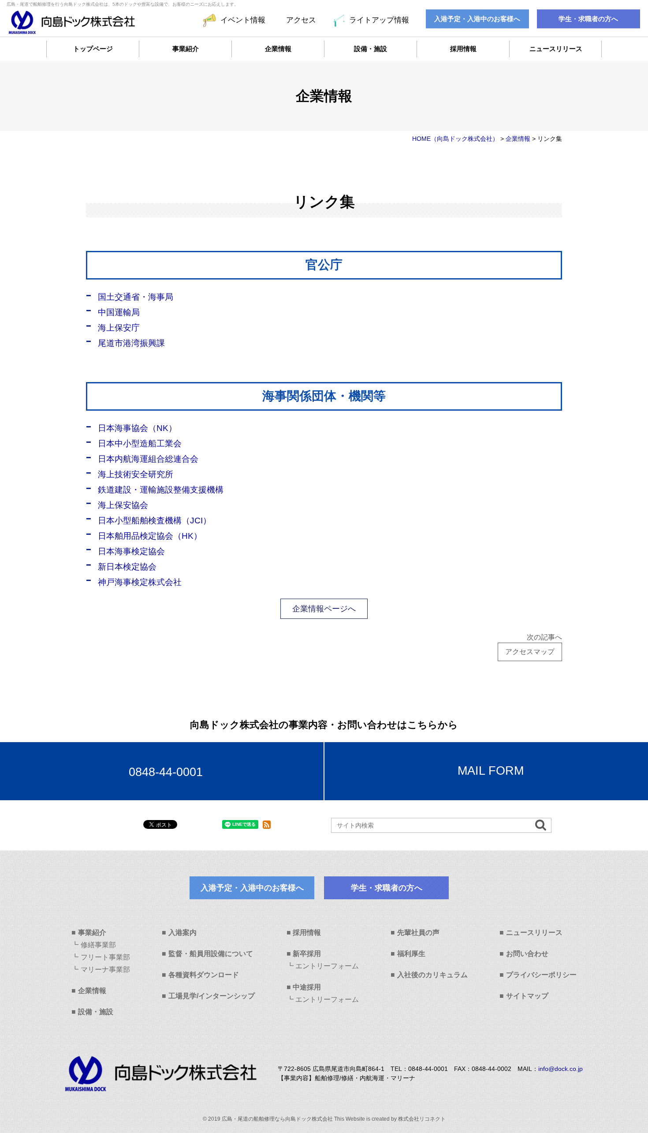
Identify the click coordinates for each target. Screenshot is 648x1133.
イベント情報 (242, 20)
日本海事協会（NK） (137, 428)
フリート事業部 (105, 957)
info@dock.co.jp (560, 1068)
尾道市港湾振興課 (131, 343)
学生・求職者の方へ (588, 19)
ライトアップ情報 (379, 20)
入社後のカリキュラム (432, 974)
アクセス (301, 20)
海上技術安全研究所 (135, 474)
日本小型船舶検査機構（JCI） (154, 520)
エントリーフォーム (327, 966)
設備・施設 (370, 48)
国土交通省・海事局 (135, 297)
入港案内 (182, 932)
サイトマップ (527, 996)
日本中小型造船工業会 (140, 443)
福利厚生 (411, 953)
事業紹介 (185, 48)
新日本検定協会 (127, 566)
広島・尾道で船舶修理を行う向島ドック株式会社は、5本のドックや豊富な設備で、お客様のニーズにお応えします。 (122, 4)
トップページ (93, 48)
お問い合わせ (527, 953)
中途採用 (307, 987)
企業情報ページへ (324, 608)
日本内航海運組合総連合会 (148, 459)
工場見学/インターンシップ (211, 996)
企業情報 (278, 48)
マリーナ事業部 (105, 969)
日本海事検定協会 (131, 551)
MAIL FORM (491, 770)
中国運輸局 (119, 312)
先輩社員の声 (418, 932)
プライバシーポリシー (541, 974)
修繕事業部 (98, 945)
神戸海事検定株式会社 (140, 582)
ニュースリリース (555, 48)
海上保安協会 (123, 505)
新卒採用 (307, 953)
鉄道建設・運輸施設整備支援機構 (160, 489)
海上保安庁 (119, 327)
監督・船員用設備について (210, 953)
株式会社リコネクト (422, 1119)
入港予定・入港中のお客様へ (477, 19)
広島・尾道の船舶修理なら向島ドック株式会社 (277, 1119)
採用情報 (463, 48)
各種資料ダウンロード (203, 974)
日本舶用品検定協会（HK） (150, 536)
